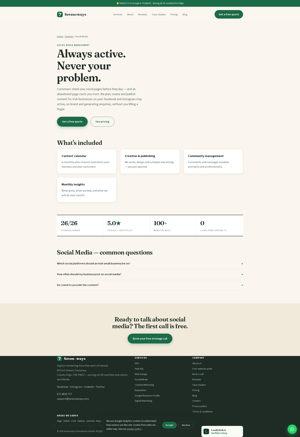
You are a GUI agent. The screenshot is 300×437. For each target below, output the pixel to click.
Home (60, 36)
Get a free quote (229, 14)
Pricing (174, 14)
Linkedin (89, 387)
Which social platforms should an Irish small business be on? (93, 263)
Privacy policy (199, 406)
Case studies (159, 14)
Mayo (98, 421)
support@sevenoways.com (73, 399)
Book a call (197, 374)
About (130, 14)
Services (117, 14)
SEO (137, 363)
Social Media (141, 379)
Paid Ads (139, 369)
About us (197, 363)
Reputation (140, 390)
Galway (81, 421)
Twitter (100, 387)
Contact (196, 401)
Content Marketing (144, 385)
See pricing (102, 122)
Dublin (67, 421)
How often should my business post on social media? (89, 274)
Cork (73, 421)
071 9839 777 (64, 394)
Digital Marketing (143, 401)
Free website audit (202, 369)
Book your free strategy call (150, 339)
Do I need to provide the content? (78, 285)
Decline (186, 425)
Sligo (59, 421)
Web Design (141, 374)
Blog (185, 14)
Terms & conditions (202, 411)
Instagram (76, 387)
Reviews (142, 14)
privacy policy (134, 429)
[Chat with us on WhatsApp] (292, 429)
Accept (169, 425)
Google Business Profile (147, 395)
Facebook (62, 387)
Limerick (90, 421)
